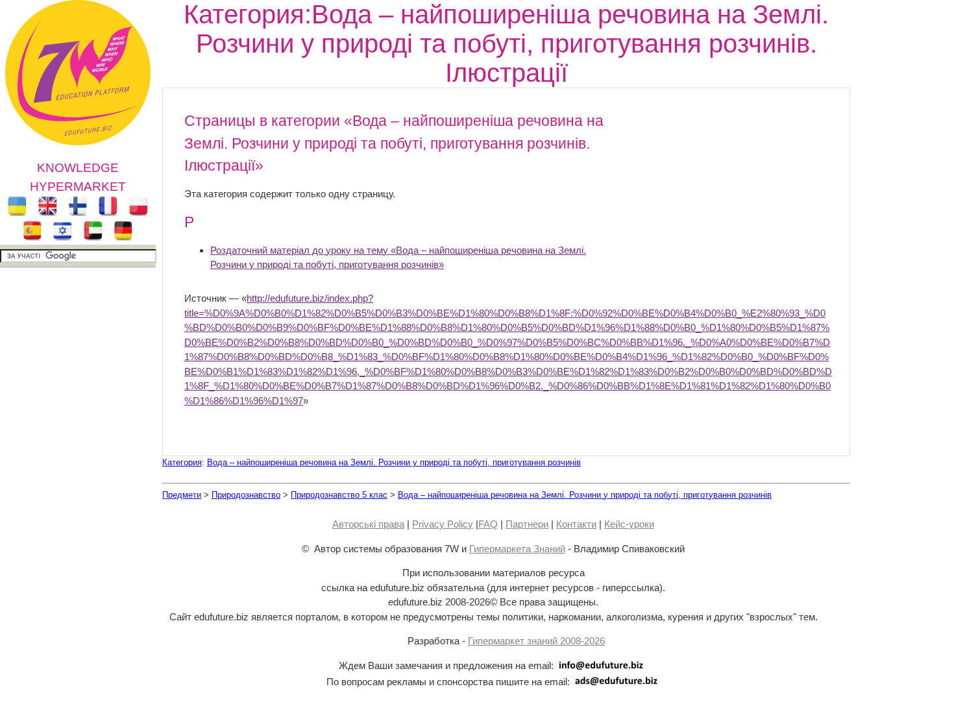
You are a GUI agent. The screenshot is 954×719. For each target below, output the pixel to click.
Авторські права (368, 524)
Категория (182, 462)
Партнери (527, 524)
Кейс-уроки (629, 524)
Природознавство (246, 495)
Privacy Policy (442, 524)
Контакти (576, 524)
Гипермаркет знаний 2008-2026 (536, 640)
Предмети (181, 495)
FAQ (488, 524)
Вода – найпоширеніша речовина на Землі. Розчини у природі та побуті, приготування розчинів (394, 462)
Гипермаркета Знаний (517, 548)
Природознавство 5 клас (339, 495)
